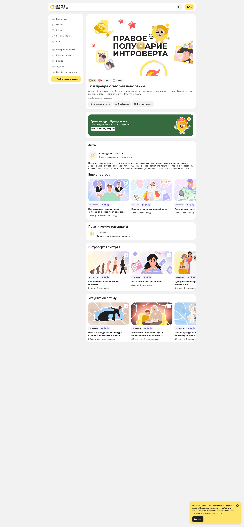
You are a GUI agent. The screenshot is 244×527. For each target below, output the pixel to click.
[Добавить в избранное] (126, 183)
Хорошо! (197, 519)
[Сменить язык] (179, 7)
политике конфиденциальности (209, 513)
